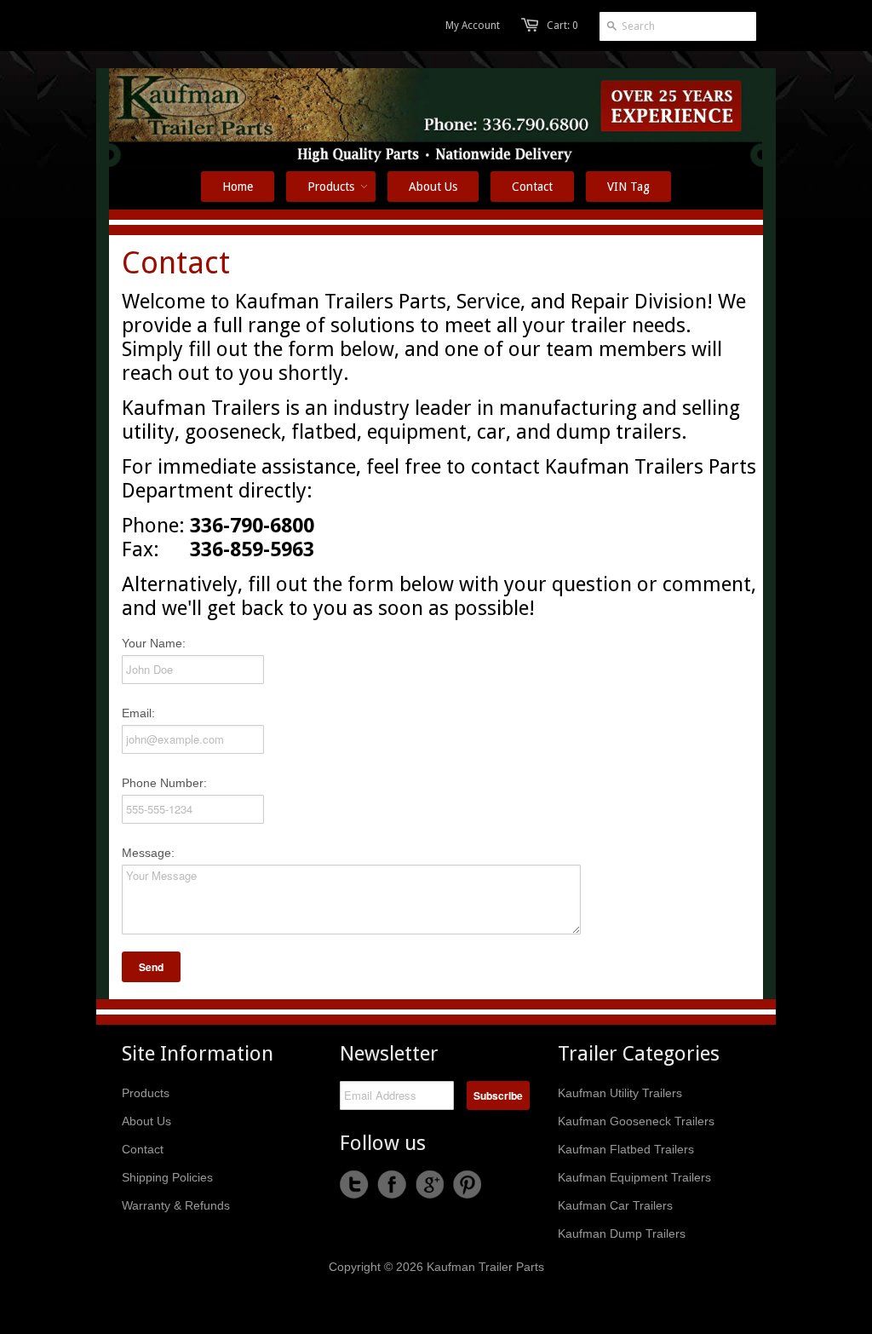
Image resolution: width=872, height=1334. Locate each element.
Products (145, 1093)
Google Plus (429, 1184)
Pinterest (466, 1184)
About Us (146, 1121)
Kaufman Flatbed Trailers (626, 1149)
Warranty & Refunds (176, 1205)
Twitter (354, 1184)
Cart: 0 (562, 26)
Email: (138, 713)
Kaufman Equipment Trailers (634, 1177)
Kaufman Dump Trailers (622, 1233)
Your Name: (154, 643)
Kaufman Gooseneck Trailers (636, 1121)
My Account (472, 26)
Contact (143, 1149)
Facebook (391, 1184)
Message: (148, 853)
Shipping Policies (167, 1177)
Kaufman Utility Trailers (620, 1093)
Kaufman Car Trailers (615, 1205)
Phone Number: (164, 783)
